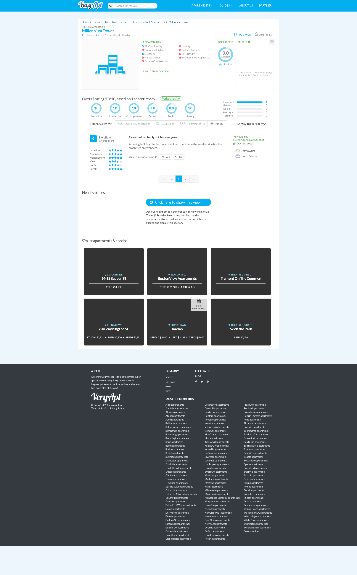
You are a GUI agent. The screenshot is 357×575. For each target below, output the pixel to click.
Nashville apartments (215, 505)
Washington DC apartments (258, 512)
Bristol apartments (174, 453)
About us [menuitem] (246, 5)
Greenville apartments (216, 408)
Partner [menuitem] (265, 5)
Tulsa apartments (252, 501)
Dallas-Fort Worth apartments (180, 505)
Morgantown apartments (217, 501)
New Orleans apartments (217, 520)
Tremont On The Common (241, 278)
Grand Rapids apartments (178, 538)
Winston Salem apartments (257, 527)
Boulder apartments (175, 449)
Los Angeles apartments (217, 464)
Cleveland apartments (176, 482)
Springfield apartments (255, 467)
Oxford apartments (214, 531)
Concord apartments (175, 501)
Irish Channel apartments (217, 434)
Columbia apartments (176, 490)
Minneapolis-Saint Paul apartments (222, 497)
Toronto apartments (254, 494)
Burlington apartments (176, 456)
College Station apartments (179, 486)
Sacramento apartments (256, 430)
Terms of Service (99, 408)
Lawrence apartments (215, 456)
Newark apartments (215, 508)
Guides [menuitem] (225, 5)
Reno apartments (252, 419)
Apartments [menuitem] (201, 5)
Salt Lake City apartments (257, 434)
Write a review (171, 99)
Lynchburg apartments (216, 471)
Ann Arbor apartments (176, 408)
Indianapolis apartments (217, 427)
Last (194, 179)
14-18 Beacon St (113, 278)
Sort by (241, 123)
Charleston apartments (177, 460)
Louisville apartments (215, 467)
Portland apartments (254, 408)
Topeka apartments (254, 490)
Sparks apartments (253, 464)
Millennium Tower (179, 21)
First (163, 179)
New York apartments (216, 523)
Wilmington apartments (256, 523)
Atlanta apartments (175, 415)
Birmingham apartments (177, 430)
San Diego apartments (255, 441)
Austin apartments (174, 419)
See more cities (251, 531)
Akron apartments (174, 404)
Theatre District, (94, 35)
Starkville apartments (254, 471)
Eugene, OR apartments (177, 527)
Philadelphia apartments (217, 534)
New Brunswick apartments (218, 512)
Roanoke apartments (254, 427)
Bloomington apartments (177, 438)
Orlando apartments (215, 527)
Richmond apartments (255, 423)
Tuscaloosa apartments (256, 505)
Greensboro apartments (217, 404)
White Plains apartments (256, 520)
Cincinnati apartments (176, 475)
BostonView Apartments (177, 278)
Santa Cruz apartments (255, 453)
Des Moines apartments (177, 512)
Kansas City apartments (217, 445)
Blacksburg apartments (177, 434)
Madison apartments (215, 475)
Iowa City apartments (215, 430)
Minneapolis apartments (217, 494)
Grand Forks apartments (177, 534)
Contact (170, 381)
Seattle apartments (253, 456)
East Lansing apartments (177, 523)
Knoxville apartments (215, 449)
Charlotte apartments (176, 464)
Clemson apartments (175, 479)
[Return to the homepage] (90, 5)
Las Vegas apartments (215, 453)
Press (168, 391)
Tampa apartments (253, 482)
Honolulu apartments (215, 419)
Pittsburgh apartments (255, 404)
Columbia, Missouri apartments (181, 494)
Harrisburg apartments (216, 412)
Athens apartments (175, 412)
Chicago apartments (175, 471)
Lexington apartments (215, 460)
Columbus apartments (176, 497)
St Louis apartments (254, 475)
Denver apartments (175, 508)
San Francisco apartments (257, 445)
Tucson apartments (253, 497)
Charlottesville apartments (178, 467)
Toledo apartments (253, 486)
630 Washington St (113, 329)
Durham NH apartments (177, 520)
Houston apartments (215, 423)
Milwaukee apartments (216, 490)
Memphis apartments (215, 482)
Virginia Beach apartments (257, 508)
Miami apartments (214, 486)
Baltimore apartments (176, 423)
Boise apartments (174, 441)
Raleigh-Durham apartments (258, 415)
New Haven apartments (216, 516)
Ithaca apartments (214, 438)
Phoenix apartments (215, 538)
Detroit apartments (175, 516)
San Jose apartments (254, 449)
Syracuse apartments (254, 479)
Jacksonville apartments (217, 441)
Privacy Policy (117, 408)
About (169, 377)
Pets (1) (219, 123)
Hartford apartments (215, 415)
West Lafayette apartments (257, 516)
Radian (177, 329)
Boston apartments (175, 445)
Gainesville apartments (176, 531)
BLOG (198, 376)
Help (168, 386)
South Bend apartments (256, 460)
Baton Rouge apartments (177, 427)
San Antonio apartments (256, 438)
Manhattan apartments (216, 479)
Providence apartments (256, 412)
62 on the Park (241, 329)
